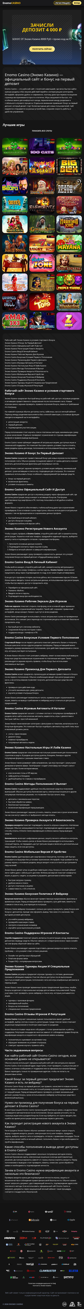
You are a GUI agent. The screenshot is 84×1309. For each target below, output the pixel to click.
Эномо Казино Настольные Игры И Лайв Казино (25, 365)
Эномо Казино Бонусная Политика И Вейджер (24, 377)
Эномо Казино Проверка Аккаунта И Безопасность (26, 371)
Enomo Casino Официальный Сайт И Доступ (23, 346)
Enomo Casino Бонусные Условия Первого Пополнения (28, 357)
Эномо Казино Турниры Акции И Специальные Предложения (31, 383)
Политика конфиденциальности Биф (42, 1283)
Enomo (11, 3)
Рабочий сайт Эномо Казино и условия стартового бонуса (30, 340)
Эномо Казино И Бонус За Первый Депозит (23, 343)
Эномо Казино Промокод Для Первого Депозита (25, 360)
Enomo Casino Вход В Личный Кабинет (21, 351)
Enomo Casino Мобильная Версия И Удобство (24, 374)
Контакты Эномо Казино (42, 1285)
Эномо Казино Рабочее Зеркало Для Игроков (24, 354)
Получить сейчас (42, 49)
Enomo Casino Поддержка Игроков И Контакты (25, 380)
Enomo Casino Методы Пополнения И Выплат (24, 368)
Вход (77, 3)
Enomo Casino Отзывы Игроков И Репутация (24, 385)
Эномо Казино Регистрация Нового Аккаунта (24, 348)
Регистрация (62, 3)
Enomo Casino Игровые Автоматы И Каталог (24, 363)
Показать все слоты (42, 131)
